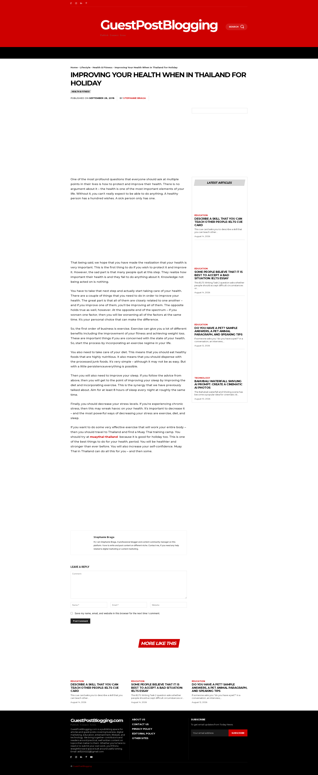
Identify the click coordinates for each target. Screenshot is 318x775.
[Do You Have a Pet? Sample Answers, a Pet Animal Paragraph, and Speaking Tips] (219, 310)
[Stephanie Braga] (82, 542)
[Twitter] (221, 98)
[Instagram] (76, 3)
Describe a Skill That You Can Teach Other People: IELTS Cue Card (218, 222)
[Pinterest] (86, 3)
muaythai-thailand (104, 436)
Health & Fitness (102, 67)
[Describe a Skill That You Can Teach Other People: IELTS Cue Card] (219, 201)
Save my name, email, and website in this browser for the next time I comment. (117, 613)
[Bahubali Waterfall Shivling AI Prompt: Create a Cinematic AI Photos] (219, 364)
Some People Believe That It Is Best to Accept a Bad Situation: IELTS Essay (218, 275)
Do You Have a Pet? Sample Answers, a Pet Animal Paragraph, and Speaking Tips (218, 331)
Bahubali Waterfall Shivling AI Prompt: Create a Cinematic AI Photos (218, 384)
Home (74, 67)
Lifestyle (85, 67)
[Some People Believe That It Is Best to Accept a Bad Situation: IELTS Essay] (219, 254)
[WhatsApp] (236, 98)
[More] (243, 98)
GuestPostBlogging (82, 766)
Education (201, 215)
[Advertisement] (129, 493)
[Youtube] (91, 757)
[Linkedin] (81, 3)
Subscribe (238, 733)
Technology (202, 378)
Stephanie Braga (134, 98)
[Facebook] (71, 3)
